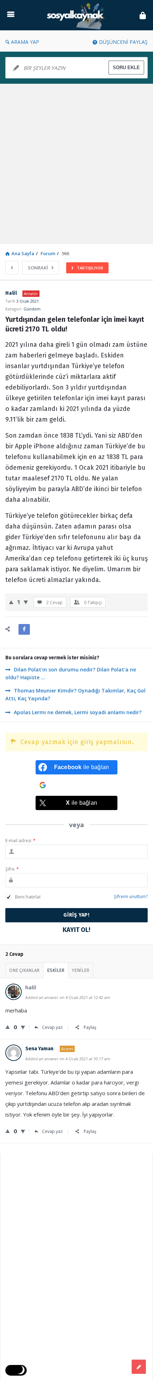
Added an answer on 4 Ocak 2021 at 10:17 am (67, 1058)
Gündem (32, 308)
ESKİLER (55, 970)
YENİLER (80, 970)
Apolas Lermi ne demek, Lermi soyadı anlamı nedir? (78, 712)
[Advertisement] (76, 164)
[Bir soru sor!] (139, 1367)
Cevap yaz (52, 1027)
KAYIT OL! (76, 930)
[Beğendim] (11, 602)
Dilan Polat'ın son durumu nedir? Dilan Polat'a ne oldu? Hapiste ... (70, 673)
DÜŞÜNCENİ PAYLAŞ (123, 41)
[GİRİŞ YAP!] (142, 15)
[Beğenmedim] (25, 602)
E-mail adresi (20, 841)
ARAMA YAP (25, 41)
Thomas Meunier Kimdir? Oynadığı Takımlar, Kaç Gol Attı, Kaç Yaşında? (75, 694)
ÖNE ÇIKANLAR (24, 970)
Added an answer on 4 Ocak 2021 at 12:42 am (67, 997)
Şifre (12, 869)
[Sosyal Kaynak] (77, 15)
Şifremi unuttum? (131, 896)
